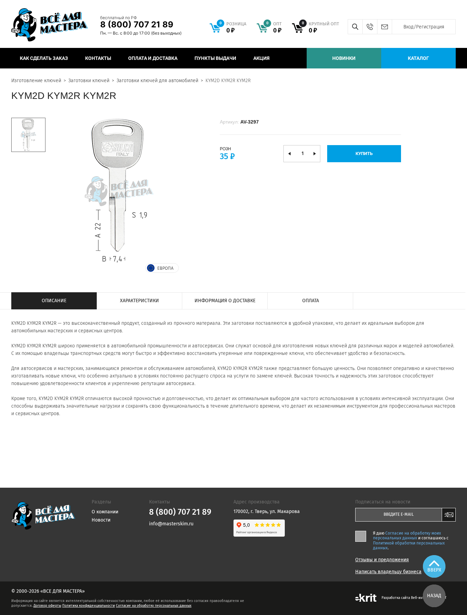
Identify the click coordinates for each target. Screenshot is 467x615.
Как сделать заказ (44, 58)
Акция (261, 58)
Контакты (98, 58)
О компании (105, 512)
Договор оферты (47, 606)
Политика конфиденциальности (88, 606)
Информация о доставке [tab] (225, 301)
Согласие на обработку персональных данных (153, 606)
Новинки (344, 58)
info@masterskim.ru (384, 26)
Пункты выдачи (215, 58)
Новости (101, 520)
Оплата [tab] (310, 301)
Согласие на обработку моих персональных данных (407, 535)
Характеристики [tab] (139, 301)
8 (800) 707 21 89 (136, 24)
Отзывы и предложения (382, 560)
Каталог (418, 58)
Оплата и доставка (152, 58)
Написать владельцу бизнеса (388, 571)
